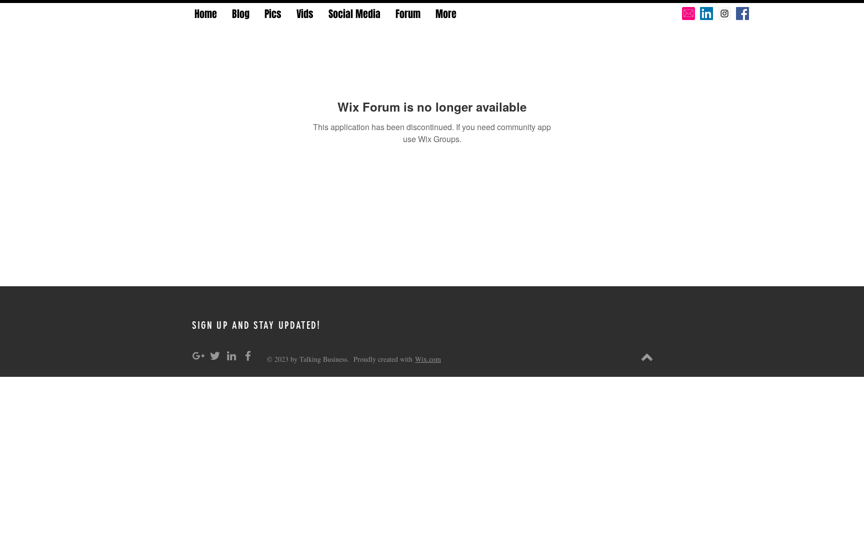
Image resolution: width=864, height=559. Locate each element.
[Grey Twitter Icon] (215, 355)
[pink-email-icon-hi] (688, 13)
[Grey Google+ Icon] (198, 355)
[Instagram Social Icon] (724, 13)
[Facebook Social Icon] (742, 13)
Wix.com (428, 359)
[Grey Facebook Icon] (248, 355)
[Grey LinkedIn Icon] (231, 355)
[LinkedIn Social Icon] (706, 13)
